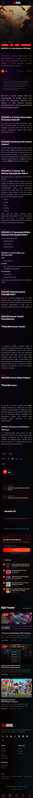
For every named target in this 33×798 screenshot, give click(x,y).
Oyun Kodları (4, 758)
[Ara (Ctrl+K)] (30, 3)
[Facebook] (19, 736)
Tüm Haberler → (27, 608)
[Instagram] (7, 736)
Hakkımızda (4, 765)
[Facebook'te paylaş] (12, 458)
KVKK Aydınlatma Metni (16, 776)
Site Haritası (14, 789)
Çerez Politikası (28, 776)
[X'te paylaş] (8, 458)
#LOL (3, 464)
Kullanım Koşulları (5, 778)
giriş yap (26, 518)
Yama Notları (26, 45)
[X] (3, 736)
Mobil (17, 45)
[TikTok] (15, 736)
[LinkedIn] (23, 736)
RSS (20, 789)
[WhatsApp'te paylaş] (16, 458)
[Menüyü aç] (3, 3)
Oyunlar (3, 751)
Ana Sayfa (3, 42)
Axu (9, 472)
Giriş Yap (20, 751)
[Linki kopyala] (21, 459)
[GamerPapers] (16, 3)
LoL (12, 45)
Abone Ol (17, 550)
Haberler (10, 42)
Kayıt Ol (20, 753)
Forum (19, 748)
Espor (2, 753)
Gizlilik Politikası (5, 776)
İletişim (3, 767)
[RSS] (3, 740)
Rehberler (4, 755)
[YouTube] (11, 736)
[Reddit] (27, 736)
